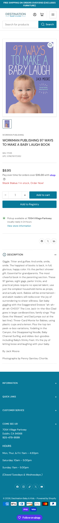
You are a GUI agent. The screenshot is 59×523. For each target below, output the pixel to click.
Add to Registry (29, 204)
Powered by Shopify (46, 498)
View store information (19, 225)
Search (50, 24)
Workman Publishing (13, 135)
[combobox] (29, 24)
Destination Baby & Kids (23, 498)
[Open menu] (53, 14)
